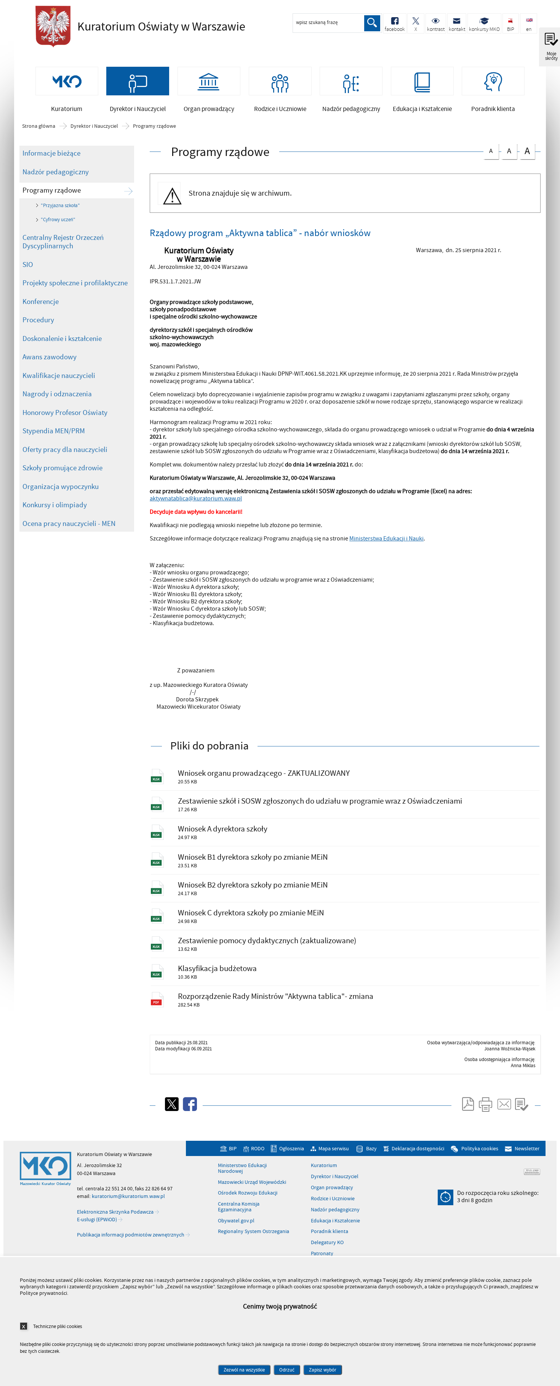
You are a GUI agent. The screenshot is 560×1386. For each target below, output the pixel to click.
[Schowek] (522, 1104)
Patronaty (322, 1253)
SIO (27, 264)
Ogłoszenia (291, 1148)
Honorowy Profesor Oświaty (64, 412)
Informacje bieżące (51, 153)
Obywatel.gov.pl (236, 1221)
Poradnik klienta (329, 1231)
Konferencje (40, 301)
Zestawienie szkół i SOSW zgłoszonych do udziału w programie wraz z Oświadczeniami (320, 801)
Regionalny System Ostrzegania (253, 1231)
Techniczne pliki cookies (57, 1326)
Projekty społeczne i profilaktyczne (75, 283)
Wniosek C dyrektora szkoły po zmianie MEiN (251, 913)
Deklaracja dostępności (418, 1148)
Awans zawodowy (49, 357)
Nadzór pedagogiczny (55, 172)
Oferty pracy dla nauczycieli (64, 449)
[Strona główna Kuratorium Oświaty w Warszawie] (45, 1169)
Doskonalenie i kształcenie (62, 338)
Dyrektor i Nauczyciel (94, 126)
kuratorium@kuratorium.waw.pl (128, 1196)
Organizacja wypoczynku (60, 486)
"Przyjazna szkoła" (60, 206)
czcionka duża (525, 151)
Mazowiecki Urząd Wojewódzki (252, 1182)
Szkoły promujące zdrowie (62, 468)
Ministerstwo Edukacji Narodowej (242, 1168)
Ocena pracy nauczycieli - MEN (68, 523)
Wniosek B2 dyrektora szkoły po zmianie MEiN (253, 885)
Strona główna (38, 126)
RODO (257, 1148)
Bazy (371, 1148)
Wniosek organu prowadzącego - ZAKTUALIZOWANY (264, 773)
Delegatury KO (327, 1242)
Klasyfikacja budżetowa (217, 968)
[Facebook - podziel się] (189, 1104)
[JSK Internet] (532, 1172)
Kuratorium (324, 1165)
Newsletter (527, 1148)
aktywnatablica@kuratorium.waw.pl (196, 498)
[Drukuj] (485, 1104)
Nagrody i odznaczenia (57, 394)
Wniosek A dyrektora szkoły (222, 829)
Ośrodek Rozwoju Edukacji (247, 1193)
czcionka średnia (506, 150)
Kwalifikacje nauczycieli (58, 375)
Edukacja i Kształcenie (335, 1221)
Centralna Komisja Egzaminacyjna (238, 1206)
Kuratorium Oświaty (138, 27)
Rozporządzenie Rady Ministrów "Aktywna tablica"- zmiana (275, 996)
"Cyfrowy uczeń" (58, 220)
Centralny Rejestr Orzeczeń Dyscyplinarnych (63, 242)
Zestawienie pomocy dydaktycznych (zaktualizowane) (267, 941)
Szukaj (372, 23)
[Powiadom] (503, 1104)
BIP (233, 1148)
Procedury (38, 320)
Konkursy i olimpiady (54, 505)
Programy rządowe (154, 126)
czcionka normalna (488, 150)
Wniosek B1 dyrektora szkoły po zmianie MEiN (253, 857)
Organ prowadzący (332, 1187)
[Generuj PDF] (467, 1104)
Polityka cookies (479, 1148)
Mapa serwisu (333, 1148)
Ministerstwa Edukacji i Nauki (386, 538)
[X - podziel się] (171, 1104)
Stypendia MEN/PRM (53, 431)
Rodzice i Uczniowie (333, 1198)
